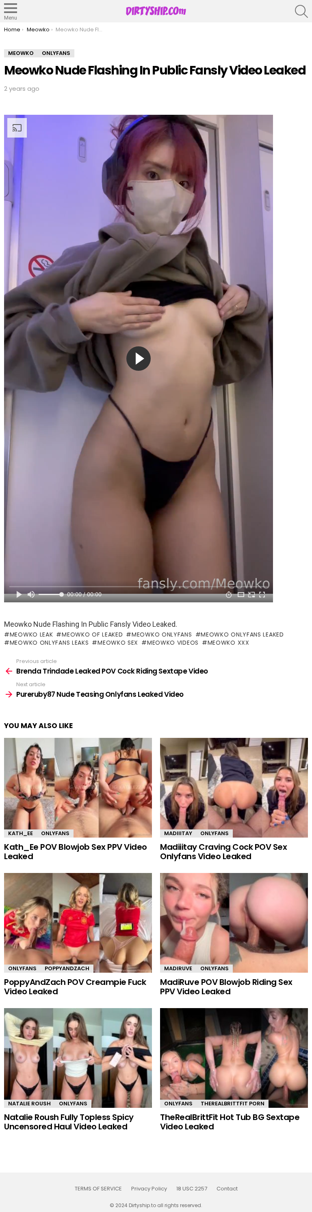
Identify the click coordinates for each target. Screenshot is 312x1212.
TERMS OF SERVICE (98, 1189)
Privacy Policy (149, 1189)
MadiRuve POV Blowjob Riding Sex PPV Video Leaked (226, 986)
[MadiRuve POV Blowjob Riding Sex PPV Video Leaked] (234, 923)
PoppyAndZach (67, 968)
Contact (227, 1189)
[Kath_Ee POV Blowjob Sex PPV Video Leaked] (78, 788)
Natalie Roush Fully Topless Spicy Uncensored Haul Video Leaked (69, 1121)
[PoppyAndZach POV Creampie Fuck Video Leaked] (78, 923)
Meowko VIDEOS (173, 643)
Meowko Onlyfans (162, 634)
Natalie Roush (29, 1103)
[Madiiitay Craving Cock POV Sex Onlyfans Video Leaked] (234, 788)
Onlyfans (55, 833)
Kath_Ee (20, 833)
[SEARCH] (301, 11)
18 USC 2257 (191, 1189)
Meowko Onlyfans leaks (49, 643)
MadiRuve (178, 968)
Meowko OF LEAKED (92, 634)
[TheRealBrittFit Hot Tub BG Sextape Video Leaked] (234, 1058)
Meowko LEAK (31, 634)
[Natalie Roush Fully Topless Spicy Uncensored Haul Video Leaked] (78, 1058)
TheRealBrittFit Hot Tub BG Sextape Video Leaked (229, 1121)
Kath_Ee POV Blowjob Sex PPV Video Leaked (75, 851)
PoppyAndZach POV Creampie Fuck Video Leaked (75, 986)
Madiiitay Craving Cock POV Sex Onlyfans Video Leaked (223, 851)
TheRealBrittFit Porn (232, 1103)
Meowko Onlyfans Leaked (242, 634)
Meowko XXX (228, 643)
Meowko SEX (118, 643)
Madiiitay (178, 833)
